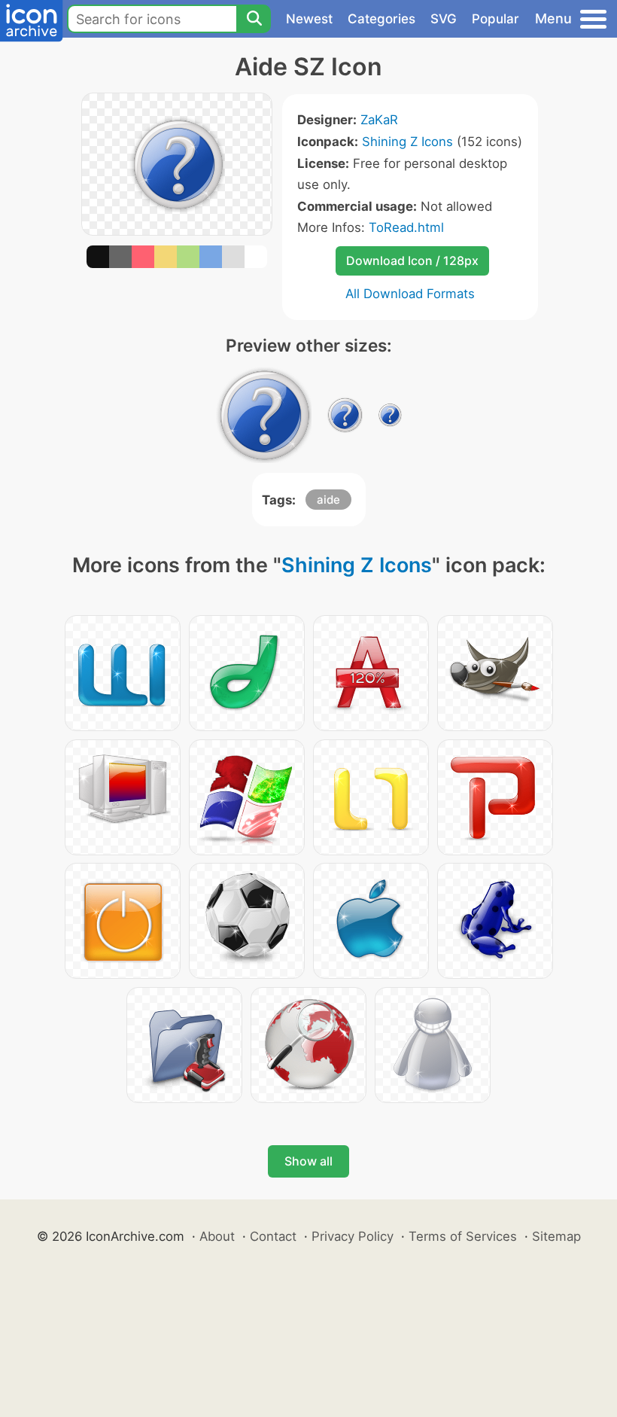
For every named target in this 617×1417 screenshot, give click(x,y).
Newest (309, 18)
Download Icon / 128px (412, 260)
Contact (273, 1236)
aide (328, 499)
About (217, 1236)
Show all (308, 1161)
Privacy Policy (353, 1236)
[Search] (253, 19)
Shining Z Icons (407, 141)
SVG (443, 18)
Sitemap (556, 1236)
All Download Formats (410, 293)
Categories (381, 18)
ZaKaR (379, 119)
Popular (495, 18)
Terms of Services (463, 1236)
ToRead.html (406, 227)
